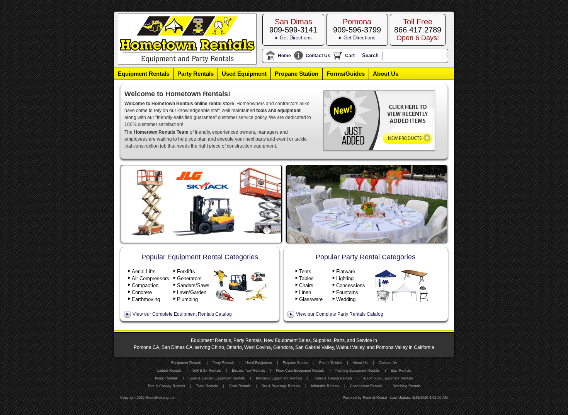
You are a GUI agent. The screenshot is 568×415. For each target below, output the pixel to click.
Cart (350, 55)
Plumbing (187, 299)
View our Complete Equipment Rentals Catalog (182, 314)
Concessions (350, 285)
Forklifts (186, 271)
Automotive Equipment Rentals (388, 378)
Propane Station (296, 73)
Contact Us (318, 55)
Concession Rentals (366, 386)
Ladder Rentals (169, 370)
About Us (385, 73)
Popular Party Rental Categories (365, 257)
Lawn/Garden (191, 292)
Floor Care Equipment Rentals (300, 370)
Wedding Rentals (407, 386)
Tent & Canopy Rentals (166, 386)
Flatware (345, 271)
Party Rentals (195, 73)
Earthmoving (146, 299)
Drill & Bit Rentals (206, 370)
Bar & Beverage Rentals (281, 386)
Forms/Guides (346, 73)
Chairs (306, 285)
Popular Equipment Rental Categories (199, 257)
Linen (305, 292)
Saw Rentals (401, 370)
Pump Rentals (166, 378)
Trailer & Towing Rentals (332, 378)
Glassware (311, 299)
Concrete (142, 292)
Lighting (345, 278)
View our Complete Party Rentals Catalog (339, 314)
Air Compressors (150, 278)
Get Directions (296, 38)
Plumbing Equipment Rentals (279, 378)
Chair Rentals (240, 386)
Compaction (145, 285)
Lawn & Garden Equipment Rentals (217, 378)
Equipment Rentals (143, 73)
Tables (306, 278)
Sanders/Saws (193, 285)
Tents (305, 271)
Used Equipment (244, 73)
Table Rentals (207, 386)
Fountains (347, 292)
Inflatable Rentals (325, 386)
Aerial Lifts (144, 271)
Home (284, 55)
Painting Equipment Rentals (357, 370)
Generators (189, 278)
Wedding (345, 299)
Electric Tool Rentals (248, 370)
